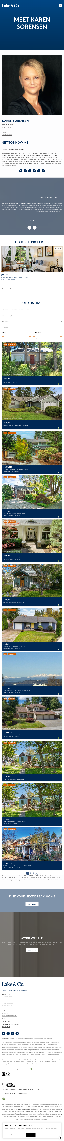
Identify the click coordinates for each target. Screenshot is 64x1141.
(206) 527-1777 (6, 992)
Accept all (30, 1135)
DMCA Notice (6, 1019)
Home (4, 1008)
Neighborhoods (8, 1016)
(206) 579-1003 (6, 127)
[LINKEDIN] (25, 170)
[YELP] (38, 170)
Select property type (8, 314)
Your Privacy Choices (32, 1139)
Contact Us (6, 1025)
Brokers (5, 1011)
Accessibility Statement (10, 1022)
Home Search (32, 902)
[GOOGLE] (20, 170)
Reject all (9, 1135)
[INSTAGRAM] (43, 170)
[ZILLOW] (34, 170)
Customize (20, 1135)
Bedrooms (5, 325)
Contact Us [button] (32, 948)
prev (29, 226)
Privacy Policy (21, 1091)
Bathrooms (5, 319)
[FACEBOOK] (29, 170)
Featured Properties (9, 1014)
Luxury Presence (36, 1087)
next (34, 226)
